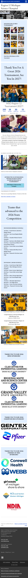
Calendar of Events (8, 191)
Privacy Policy (15, 562)
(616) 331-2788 (4, 545)
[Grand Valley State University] (10, 2)
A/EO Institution (6, 562)
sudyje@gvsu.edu (4, 547)
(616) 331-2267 (4, 539)
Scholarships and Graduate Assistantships (10, 576)
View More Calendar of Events (8, 196)
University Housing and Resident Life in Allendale (11, 573)
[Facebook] (2, 557)
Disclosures (22, 562)
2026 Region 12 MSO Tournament (10, 24)
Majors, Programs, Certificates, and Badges (10, 570)
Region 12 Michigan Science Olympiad (10, 7)
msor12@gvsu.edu (5, 541)
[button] (26, 1)
